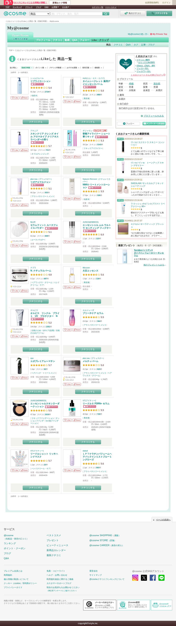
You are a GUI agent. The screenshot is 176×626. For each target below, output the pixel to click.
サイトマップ (95, 575)
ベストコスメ (111, 7)
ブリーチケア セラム (93, 313)
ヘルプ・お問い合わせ (57, 575)
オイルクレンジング (39, 154)
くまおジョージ (44, 59)
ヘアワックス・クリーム (41, 282)
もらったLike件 (146, 62)
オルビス (34, 310)
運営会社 (93, 571)
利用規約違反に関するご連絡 (60, 579)
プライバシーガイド (13, 587)
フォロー (84, 40)
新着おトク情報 (60, 3)
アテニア (34, 131)
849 (46, 236)
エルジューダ (88, 310)
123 (97, 238)
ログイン (166, 2)
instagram (135, 578)
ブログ (38, 7)
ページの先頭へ (163, 519)
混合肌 (156, 83)
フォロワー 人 (144, 71)
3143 (99, 145)
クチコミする (35, 122)
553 (46, 193)
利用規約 (8, 575)
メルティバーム (90, 361)
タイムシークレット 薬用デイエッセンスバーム (96, 82)
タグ (136, 44)
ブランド (29, 7)
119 (97, 279)
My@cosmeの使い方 (137, 34)
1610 (47, 414)
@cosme (16, 537)
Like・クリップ (100, 40)
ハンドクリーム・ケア (40, 468)
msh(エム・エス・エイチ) (94, 78)
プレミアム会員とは (13, 571)
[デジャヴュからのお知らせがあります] (99, 131)
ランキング (17, 7)
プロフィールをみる (154, 116)
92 (45, 369)
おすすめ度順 (72, 68)
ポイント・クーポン (14, 548)
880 (98, 95)
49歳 (131, 83)
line (161, 578)
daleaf (85, 451)
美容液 (86, 98)
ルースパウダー (38, 240)
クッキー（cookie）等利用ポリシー (20, 583)
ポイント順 (39, 68)
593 (97, 468)
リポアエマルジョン (40, 182)
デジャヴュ (87, 131)
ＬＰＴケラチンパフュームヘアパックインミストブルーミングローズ (97, 456)
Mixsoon (86, 268)
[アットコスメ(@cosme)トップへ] (15, 14)
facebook (153, 578)
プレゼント (53, 540)
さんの (148, 75)
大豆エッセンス (90, 270)
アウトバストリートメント (42, 196)
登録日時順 (25, 68)
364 (98, 321)
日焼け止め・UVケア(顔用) (42, 330)
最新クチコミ (54, 555)
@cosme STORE (102, 540)
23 (45, 465)
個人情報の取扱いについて (16, 579)
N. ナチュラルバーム (40, 270)
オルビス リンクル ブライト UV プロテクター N (44, 314)
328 (98, 195)
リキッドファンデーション (42, 418)
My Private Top (160, 34)
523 (98, 369)
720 (98, 414)
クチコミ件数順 (55, 68)
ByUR (32, 222)
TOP (7, 7)
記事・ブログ (148, 44)
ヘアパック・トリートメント (43, 373)
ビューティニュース (57, 545)
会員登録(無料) (152, 2)
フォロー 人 (143, 68)
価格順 (97, 68)
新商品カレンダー (56, 550)
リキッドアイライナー (93, 148)
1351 (48, 327)
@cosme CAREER (106, 545)
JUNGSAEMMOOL (91, 222)
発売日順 (85, 68)
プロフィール (43, 40)
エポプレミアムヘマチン (42, 361)
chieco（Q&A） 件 (146, 65)
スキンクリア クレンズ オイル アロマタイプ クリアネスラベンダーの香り (44, 136)
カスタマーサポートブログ (59, 583)
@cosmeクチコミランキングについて (106, 579)
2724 (47, 92)
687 (45, 279)
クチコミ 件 (143, 60)
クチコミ (57, 40)
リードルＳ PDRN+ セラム (96, 403)
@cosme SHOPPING (104, 535)
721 (47, 150)
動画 (67, 40)
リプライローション (40, 81)
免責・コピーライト (56, 571)
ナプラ (33, 268)
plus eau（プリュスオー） (41, 179)
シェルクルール (37, 78)
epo (32, 358)
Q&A (46, 7)
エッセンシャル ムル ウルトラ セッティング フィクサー (97, 226)
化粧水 (34, 95)
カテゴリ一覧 (97, 7)
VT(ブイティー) (89, 401)
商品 (108, 44)
